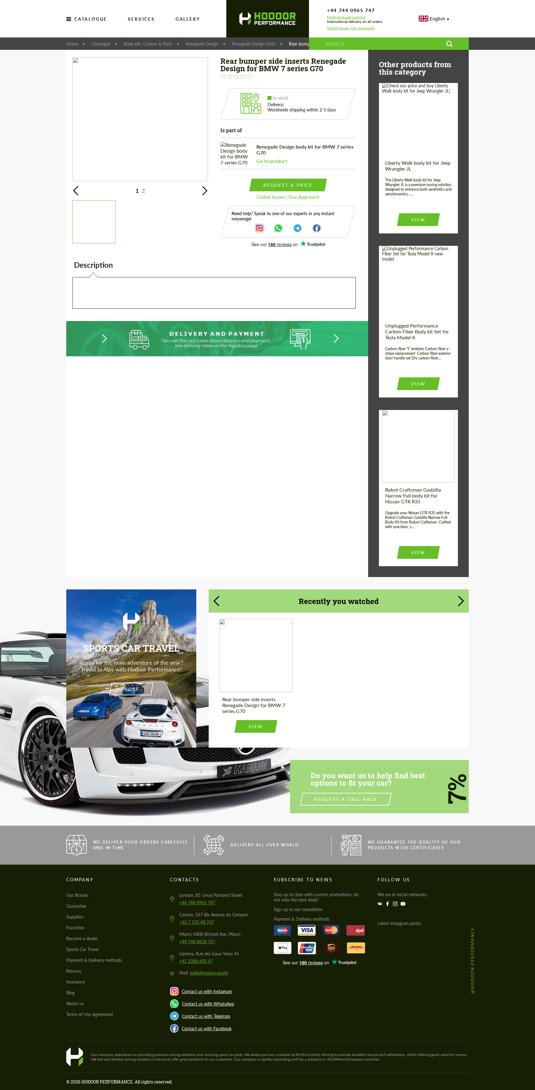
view (418, 219)
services (141, 19)
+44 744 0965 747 (351, 10)
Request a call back (346, 799)
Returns (73, 971)
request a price (288, 185)
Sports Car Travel (82, 949)
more (131, 689)
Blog (70, 992)
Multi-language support (346, 17)
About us (75, 1003)
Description (93, 264)
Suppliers (75, 916)
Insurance (75, 981)
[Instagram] (396, 903)
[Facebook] (388, 903)
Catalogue (90, 19)
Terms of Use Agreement (89, 1014)
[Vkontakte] (380, 903)
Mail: (203, 972)
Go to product (271, 161)
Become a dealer (82, 938)
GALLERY (188, 19)
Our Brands (77, 895)
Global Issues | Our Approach (351, 28)
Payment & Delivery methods (94, 960)
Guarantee (76, 906)
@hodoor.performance (472, 960)
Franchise (75, 927)
